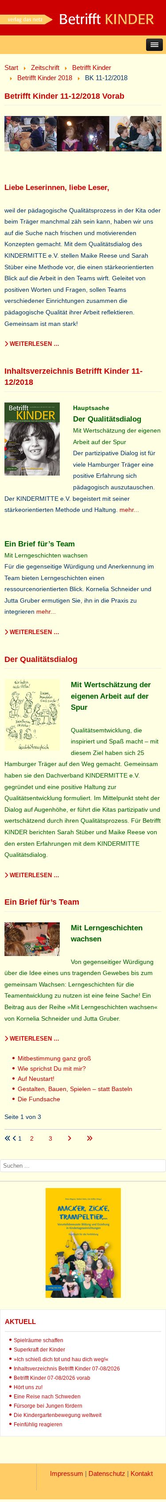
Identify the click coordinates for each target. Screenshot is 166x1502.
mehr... (129, 509)
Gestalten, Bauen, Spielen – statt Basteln (75, 1088)
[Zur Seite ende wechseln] (89, 1138)
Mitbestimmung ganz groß (54, 1058)
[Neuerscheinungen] (83, 1295)
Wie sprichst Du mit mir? (52, 1068)
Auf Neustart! (36, 1078)
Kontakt (142, 1473)
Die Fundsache (39, 1099)
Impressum (66, 1473)
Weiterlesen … (33, 344)
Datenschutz (107, 1473)
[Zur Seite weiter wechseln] (70, 1138)
